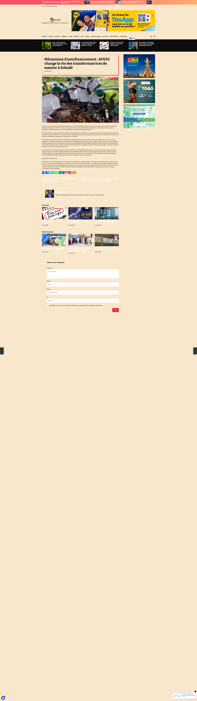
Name (48, 281)
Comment (49, 268)
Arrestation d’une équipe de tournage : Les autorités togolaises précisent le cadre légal (61, 2)
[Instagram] (67, 172)
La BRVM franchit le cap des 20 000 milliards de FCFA (78, 222)
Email (48, 289)
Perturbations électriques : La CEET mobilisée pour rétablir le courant (89, 44)
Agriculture (57, 36)
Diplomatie (64, 36)
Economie (50, 36)
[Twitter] (50, 172)
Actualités (44, 36)
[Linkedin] (62, 172)
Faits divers (105, 36)
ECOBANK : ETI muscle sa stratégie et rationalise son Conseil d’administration (154, 2)
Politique (87, 36)
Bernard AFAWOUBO (49, 72)
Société (71, 36)
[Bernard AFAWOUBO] (49, 194)
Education (76, 36)
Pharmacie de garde (96, 36)
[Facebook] (44, 172)
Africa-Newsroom (114, 36)
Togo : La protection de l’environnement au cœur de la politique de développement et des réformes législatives (59, 45)
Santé (82, 36)
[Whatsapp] (56, 172)
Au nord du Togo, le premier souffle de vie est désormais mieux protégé (92, 2)
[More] (73, 172)
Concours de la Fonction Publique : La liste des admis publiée (117, 44)
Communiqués (123, 36)
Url (47, 297)
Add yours (67, 262)
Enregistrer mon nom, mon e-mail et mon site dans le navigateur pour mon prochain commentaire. (75, 305)
